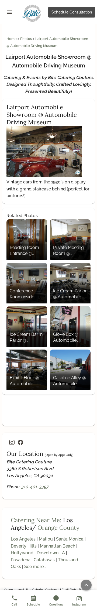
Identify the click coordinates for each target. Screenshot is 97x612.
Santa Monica (70, 539)
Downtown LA (51, 552)
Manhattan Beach (57, 546)
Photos (26, 39)
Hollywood (22, 552)
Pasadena (20, 559)
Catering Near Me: (36, 520)
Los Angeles (23, 539)
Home (12, 39)
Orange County (58, 527)
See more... (35, 566)
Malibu (46, 539)
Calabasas (44, 559)
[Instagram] (11, 442)
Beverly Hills (24, 546)
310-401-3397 (34, 486)
